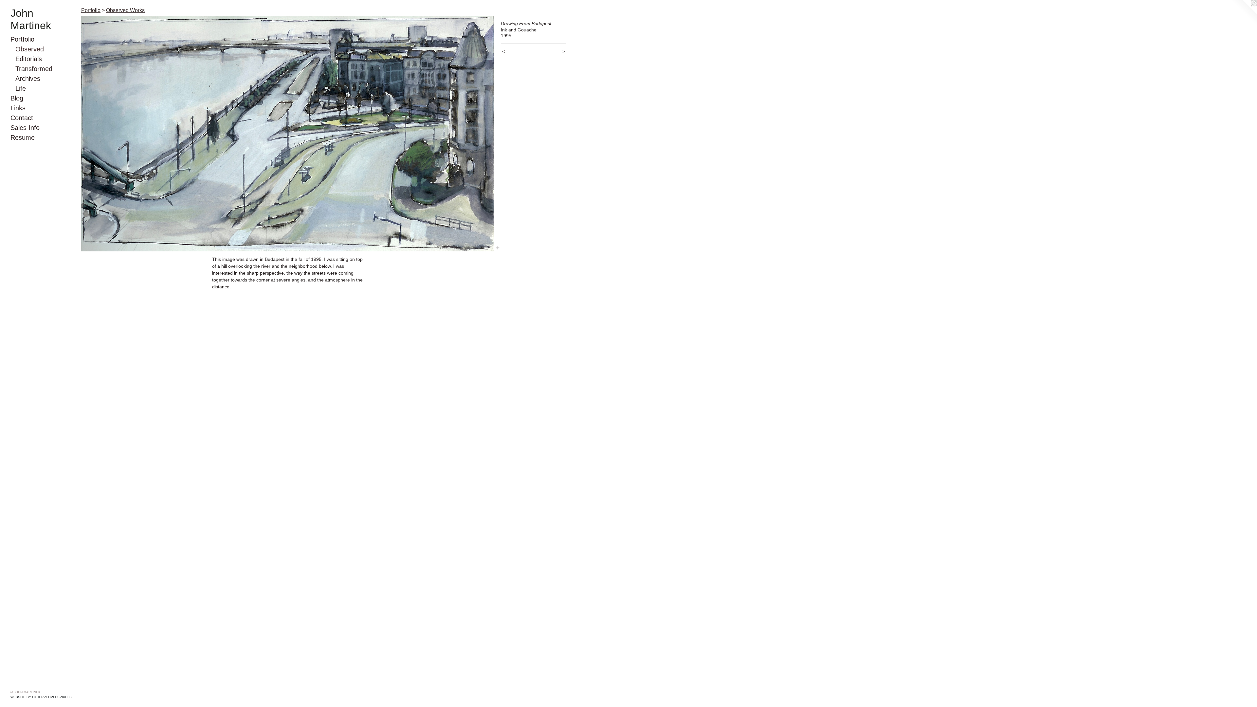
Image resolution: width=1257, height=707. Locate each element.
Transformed (33, 68)
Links (18, 108)
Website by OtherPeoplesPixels (41, 697)
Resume (22, 137)
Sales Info (25, 127)
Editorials (28, 59)
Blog (16, 98)
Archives (27, 78)
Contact (21, 117)
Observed (29, 49)
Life (20, 88)
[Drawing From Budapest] (287, 133)
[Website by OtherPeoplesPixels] (1244, 13)
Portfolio (22, 39)
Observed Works (125, 10)
